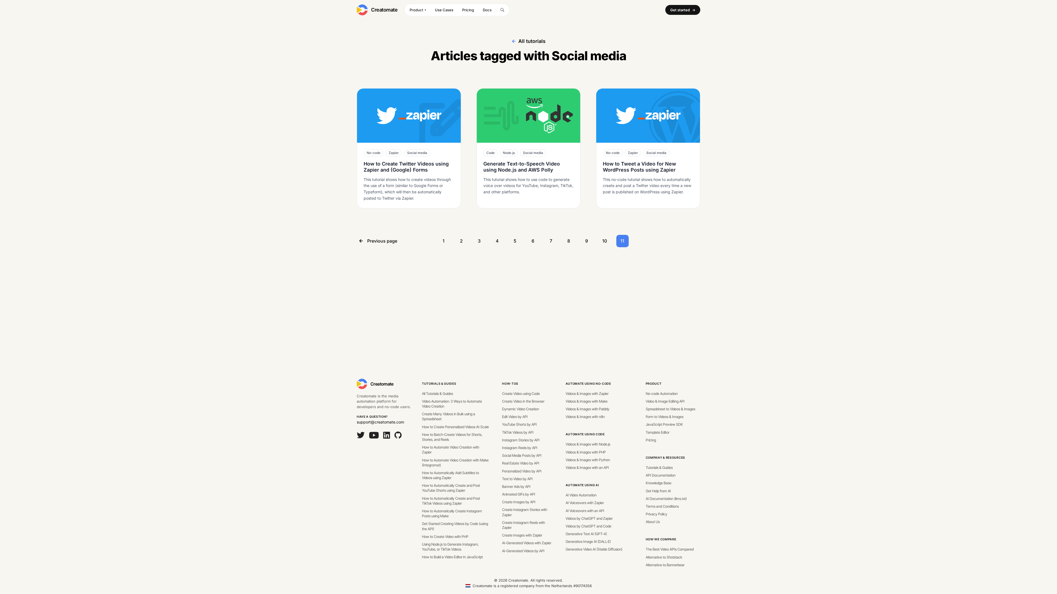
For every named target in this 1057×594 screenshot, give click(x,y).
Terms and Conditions (662, 506)
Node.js (509, 153)
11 (622, 241)
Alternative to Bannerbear (665, 565)
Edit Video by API (515, 416)
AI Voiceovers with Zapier (585, 503)
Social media (417, 153)
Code (490, 153)
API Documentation (660, 475)
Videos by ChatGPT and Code (588, 526)
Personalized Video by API (521, 471)
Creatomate (384, 10)
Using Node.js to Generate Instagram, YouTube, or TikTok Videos (450, 546)
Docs (487, 10)
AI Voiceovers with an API (585, 510)
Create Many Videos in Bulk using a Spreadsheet (448, 416)
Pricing (468, 10)
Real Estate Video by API (520, 463)
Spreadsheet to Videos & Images (670, 409)
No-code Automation (662, 393)
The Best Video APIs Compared (670, 549)
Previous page (382, 241)
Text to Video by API (517, 479)
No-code (373, 153)
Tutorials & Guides (439, 384)
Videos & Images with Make (586, 401)
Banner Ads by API (516, 486)
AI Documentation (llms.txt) (666, 498)
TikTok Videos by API (517, 432)
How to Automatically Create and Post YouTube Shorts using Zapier (451, 488)
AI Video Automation (581, 495)
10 (604, 241)
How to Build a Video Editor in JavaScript (452, 557)
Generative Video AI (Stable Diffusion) (594, 549)
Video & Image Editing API (665, 401)
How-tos (510, 384)
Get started (682, 10)
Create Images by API (518, 502)
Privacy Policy (656, 514)
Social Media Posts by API (521, 455)
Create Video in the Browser (523, 401)
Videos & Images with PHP (586, 452)
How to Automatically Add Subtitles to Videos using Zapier (450, 475)
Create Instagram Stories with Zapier (524, 512)
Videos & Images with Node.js (588, 444)
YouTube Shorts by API (519, 424)
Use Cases (444, 10)
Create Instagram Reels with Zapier (523, 525)
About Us (653, 521)
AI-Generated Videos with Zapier (526, 543)
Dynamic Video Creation (520, 409)
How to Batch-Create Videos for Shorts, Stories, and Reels (452, 437)
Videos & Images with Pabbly (587, 409)
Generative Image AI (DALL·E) (588, 541)
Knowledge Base (658, 483)
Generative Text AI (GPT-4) (586, 534)
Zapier (394, 153)
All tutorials (532, 41)
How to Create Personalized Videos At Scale (455, 427)
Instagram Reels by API (519, 448)
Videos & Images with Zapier (587, 393)
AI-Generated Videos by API (523, 551)
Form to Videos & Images (664, 416)
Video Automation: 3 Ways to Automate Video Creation (452, 403)
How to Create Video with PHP (445, 536)
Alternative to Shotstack (664, 557)
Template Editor (657, 432)
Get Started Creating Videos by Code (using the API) (455, 526)
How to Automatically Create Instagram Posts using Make (452, 513)
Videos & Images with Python (588, 460)
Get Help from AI (658, 491)
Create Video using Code (521, 393)
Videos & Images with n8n (585, 416)
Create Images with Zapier (522, 535)
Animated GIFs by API (518, 494)
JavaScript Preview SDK (664, 424)
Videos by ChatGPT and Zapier (589, 518)
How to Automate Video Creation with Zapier (450, 449)
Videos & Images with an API (587, 467)
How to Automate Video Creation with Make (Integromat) (455, 462)
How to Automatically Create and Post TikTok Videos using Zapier (451, 500)
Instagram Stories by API (521, 440)
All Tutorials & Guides (437, 393)
